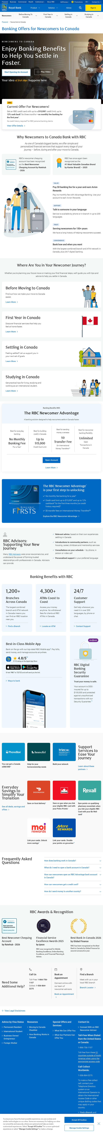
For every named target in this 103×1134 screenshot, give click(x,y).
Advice (68, 8)
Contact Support (83, 626)
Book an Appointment (64, 994)
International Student (13, 1031)
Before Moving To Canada (25, 15)
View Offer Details (15, 126)
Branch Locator (86, 987)
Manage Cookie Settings (79, 1128)
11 (91, 701)
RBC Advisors (15, 554)
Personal (5, 2)
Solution (51, 8)
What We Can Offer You (65, 1030)
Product (34, 8)
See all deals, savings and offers (13, 808)
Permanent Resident (13, 1027)
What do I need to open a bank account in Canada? (66, 867)
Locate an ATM (48, 626)
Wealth (31, 2)
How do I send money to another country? (62, 891)
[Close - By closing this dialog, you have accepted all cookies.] (99, 1123)
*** (10, 766)
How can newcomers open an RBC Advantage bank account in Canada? (70, 876)
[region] (51, 1124)
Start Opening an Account (16, 72)
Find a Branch (14, 626)
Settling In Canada (68, 15)
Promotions (78, 2)
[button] (80, 8)
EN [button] (87, 2)
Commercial (22, 2)
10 (74, 842)
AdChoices (64, 2)
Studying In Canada (89, 15)
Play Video (45, 72)
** (27, 657)
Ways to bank (14, 681)
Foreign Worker (10, 1043)
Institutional (39, 2)
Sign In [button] (93, 8)
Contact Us (95, 2)
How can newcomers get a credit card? (61, 884)
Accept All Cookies (79, 1120)
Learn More (11, 302)
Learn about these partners (86, 767)
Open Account (51, 460)
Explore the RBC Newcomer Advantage (60, 516)
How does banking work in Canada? (60, 860)
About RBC (51, 2)
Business (13, 2)
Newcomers (6, 16)
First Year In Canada (48, 15)
